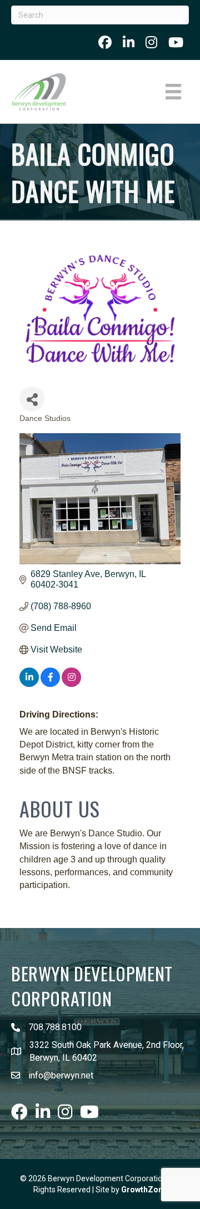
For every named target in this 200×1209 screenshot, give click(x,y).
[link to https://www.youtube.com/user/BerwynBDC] (176, 42)
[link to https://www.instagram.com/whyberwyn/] (151, 42)
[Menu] (173, 91)
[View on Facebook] (50, 684)
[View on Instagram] (71, 684)
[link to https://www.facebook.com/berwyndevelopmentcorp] (105, 42)
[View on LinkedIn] (29, 684)
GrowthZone (144, 1189)
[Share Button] (31, 399)
